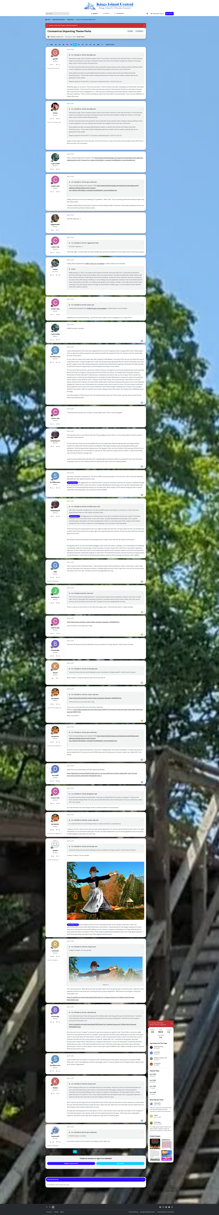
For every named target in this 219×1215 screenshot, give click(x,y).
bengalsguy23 (55, 441)
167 (59, 44)
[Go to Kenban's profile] (55, 1081)
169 (67, 44)
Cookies (56, 1212)
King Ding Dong (158, 1046)
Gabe (55, 572)
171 (75, 44)
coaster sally (55, 186)
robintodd (55, 951)
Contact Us (49, 1212)
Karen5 (55, 673)
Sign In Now (120, 1163)
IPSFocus (136, 1212)
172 (78, 44)
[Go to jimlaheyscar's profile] (55, 591)
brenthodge (55, 650)
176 (94, 44)
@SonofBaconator (73, 924)
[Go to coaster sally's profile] (55, 180)
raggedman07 (55, 224)
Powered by (165, 1212)
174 (86, 44)
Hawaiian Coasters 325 (56, 37)
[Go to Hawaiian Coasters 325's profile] (48, 37)
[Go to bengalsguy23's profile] (55, 434)
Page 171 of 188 (110, 44)
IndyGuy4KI (55, 1136)
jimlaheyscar (55, 597)
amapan (55, 850)
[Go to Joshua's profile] (55, 107)
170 (71, 44)
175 (90, 44)
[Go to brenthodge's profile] (55, 644)
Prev (51, 44)
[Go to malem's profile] (55, 263)
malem (55, 269)
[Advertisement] (161, 1175)
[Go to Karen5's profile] (55, 666)
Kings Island (80, 37)
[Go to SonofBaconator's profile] (55, 350)
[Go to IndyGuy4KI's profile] (55, 1130)
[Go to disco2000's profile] (55, 769)
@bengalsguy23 (72, 482)
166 (55, 44)
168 (63, 44)
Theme (130, 1212)
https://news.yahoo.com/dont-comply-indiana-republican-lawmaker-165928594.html (93, 622)
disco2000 (90, 55)
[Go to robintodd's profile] (55, 944)
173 (82, 44)
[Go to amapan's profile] (55, 844)
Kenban (55, 1088)
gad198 (55, 59)
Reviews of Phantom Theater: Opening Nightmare (63, 25)
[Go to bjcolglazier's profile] (55, 692)
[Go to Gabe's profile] (55, 565)
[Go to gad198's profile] (55, 53)
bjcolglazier (55, 698)
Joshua (55, 113)
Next (98, 44)
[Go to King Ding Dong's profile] (151, 1047)
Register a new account (71, 1163)
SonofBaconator (55, 357)
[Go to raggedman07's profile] (55, 218)
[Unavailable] (105, 863)
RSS (62, 1212)
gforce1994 (56, 164)
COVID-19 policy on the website (94, 264)
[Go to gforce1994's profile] (55, 157)
